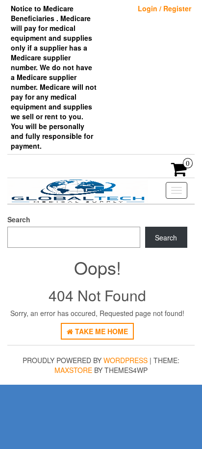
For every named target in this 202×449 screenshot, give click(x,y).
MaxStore (73, 370)
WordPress (125, 360)
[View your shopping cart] (179, 172)
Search (18, 219)
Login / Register (164, 8)
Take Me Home (100, 331)
